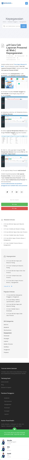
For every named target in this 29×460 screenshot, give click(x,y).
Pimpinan (6, 352)
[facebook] (12, 192)
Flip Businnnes (7, 330)
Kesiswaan (6, 335)
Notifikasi (6, 347)
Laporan (6, 341)
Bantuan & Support (6, 387)
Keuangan (6, 338)
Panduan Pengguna (13, 22)
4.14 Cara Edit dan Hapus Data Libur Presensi (15, 232)
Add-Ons (6, 324)
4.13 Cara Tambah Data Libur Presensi (14, 235)
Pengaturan (7, 349)
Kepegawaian (22, 22)
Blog (2, 384)
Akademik (6, 327)
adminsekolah (5, 382)
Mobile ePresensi (8, 344)
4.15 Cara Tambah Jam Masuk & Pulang (14, 229)
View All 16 (7, 286)
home (4, 22)
